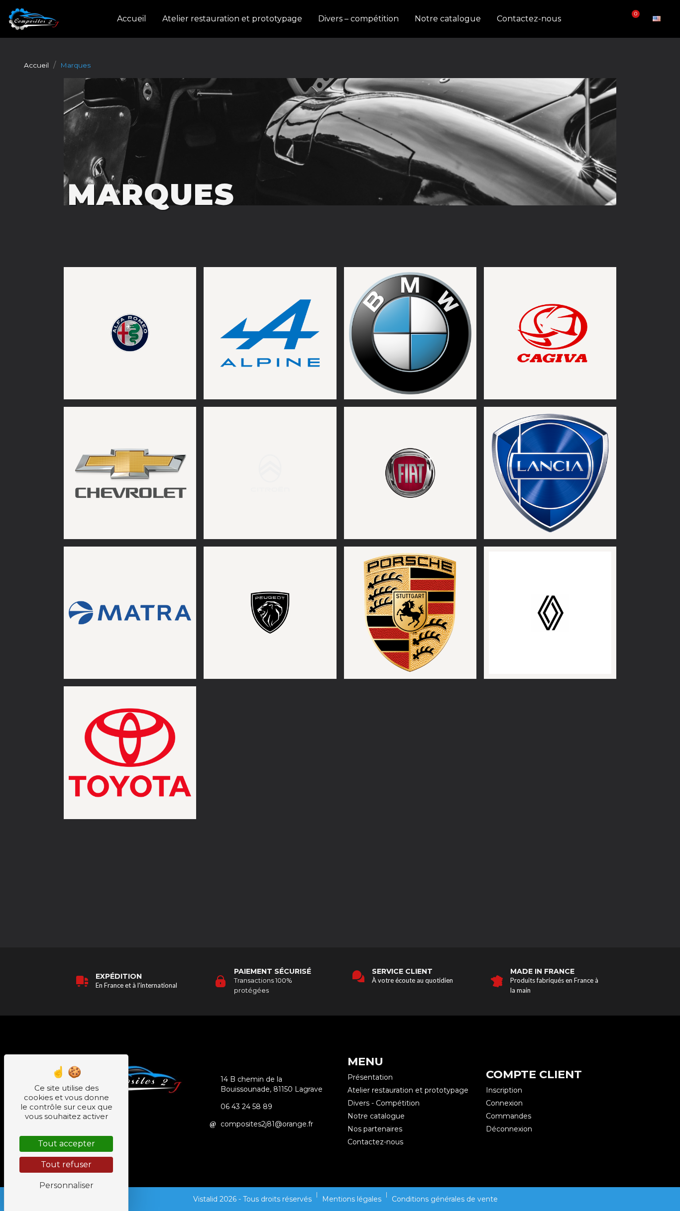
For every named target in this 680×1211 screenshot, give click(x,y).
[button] (599, 19)
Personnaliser (66, 1185)
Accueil (131, 18)
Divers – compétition (358, 18)
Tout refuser (66, 1164)
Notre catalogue (448, 18)
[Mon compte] (616, 18)
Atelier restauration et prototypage (232, 18)
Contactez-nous (529, 18)
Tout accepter (66, 1143)
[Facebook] (146, 1123)
